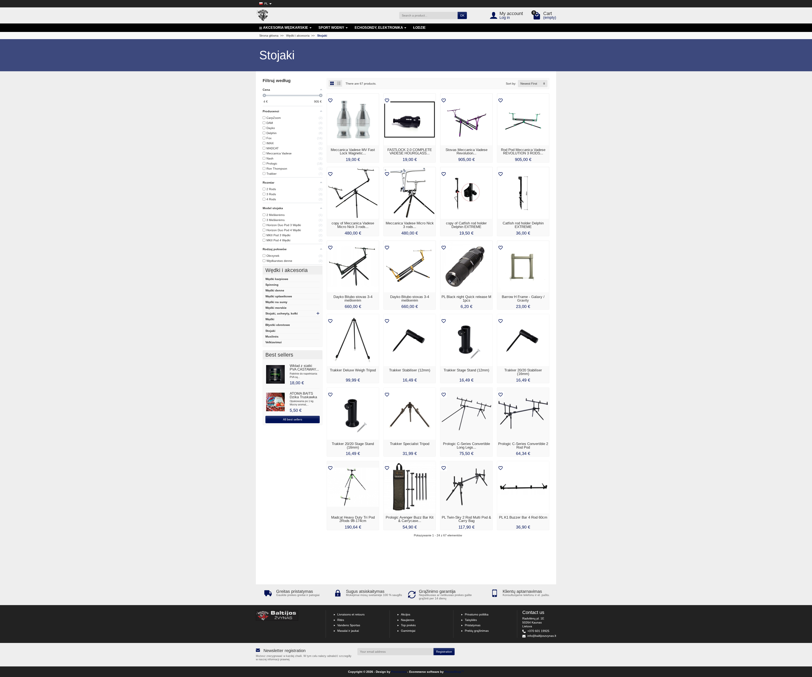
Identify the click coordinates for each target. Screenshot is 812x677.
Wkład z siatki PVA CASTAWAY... (304, 367)
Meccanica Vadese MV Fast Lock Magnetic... (353, 151)
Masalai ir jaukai (348, 630)
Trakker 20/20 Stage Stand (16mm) (353, 445)
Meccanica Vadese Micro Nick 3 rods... (410, 225)
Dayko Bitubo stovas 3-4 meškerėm (352, 298)
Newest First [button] (528, 83)
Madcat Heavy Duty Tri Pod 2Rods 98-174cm (353, 519)
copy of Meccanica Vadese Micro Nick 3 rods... (353, 225)
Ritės (340, 620)
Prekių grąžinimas (477, 630)
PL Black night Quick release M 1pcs (466, 298)
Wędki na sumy (276, 302)
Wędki (269, 319)
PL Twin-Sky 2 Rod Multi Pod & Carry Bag (466, 519)
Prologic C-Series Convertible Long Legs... (466, 445)
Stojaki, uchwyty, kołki (281, 313)
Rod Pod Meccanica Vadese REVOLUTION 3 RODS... (523, 151)
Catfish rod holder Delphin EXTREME (523, 225)
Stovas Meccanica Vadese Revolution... (466, 151)
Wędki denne (274, 290)
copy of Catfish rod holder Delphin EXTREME (466, 225)
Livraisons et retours (351, 614)
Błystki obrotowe (277, 325)
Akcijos (405, 614)
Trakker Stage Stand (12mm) (466, 370)
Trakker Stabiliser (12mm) (409, 370)
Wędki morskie (276, 307)
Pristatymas (472, 625)
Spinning (271, 284)
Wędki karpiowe (276, 279)
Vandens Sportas (348, 625)
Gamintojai (408, 630)
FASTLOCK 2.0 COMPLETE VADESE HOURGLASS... (409, 151)
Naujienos (407, 620)
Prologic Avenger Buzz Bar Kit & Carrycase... (409, 519)
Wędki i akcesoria (286, 270)
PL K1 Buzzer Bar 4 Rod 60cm (523, 517)
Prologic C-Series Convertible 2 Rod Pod (523, 445)
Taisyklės (471, 620)
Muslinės (271, 336)
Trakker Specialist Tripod (409, 444)
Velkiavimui (273, 342)
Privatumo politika (476, 614)
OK (462, 15)
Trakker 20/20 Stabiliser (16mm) (523, 372)
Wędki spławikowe (278, 296)
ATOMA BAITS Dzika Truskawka (303, 395)
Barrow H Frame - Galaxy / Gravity (523, 298)
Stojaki (270, 330)
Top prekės (408, 625)
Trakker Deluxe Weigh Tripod (353, 370)
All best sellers (292, 419)
